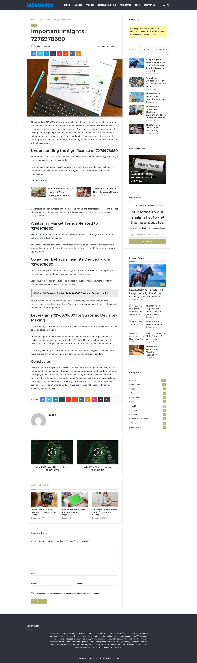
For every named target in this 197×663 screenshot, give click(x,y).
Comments (161, 49)
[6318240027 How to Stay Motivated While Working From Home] (38, 192)
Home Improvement (106, 5)
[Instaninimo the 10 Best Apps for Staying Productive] (75, 499)
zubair (38, 46)
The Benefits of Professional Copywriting (153, 128)
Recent (146, 49)
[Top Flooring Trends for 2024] (136, 325)
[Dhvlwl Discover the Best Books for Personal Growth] (105, 499)
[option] (147, 169)
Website (80, 583)
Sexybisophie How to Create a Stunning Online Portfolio (43, 512)
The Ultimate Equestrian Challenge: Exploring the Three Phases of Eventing (156, 112)
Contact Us (149, 5)
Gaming (134, 414)
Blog (133, 393)
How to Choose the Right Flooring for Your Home (155, 336)
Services (134, 410)
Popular (132, 49)
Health (133, 406)
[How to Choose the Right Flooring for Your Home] (136, 337)
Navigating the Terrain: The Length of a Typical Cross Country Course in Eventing (156, 65)
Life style (135, 397)
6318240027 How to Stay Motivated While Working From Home (60, 192)
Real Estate (125, 5)
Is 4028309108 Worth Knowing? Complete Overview (144, 177)
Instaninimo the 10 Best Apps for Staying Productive (73, 512)
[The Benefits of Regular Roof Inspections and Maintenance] (136, 310)
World (42, 19)
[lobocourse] (40, 5)
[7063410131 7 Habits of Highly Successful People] (84, 192)
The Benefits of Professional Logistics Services (155, 96)
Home (67, 5)
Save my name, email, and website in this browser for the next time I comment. (67, 593)
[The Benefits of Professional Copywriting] (136, 129)
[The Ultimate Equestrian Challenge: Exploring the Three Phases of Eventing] (136, 110)
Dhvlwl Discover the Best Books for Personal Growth (104, 512)
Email (34, 583)
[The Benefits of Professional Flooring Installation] (136, 350)
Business (77, 5)
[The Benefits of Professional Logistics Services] (136, 97)
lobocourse (135, 384)
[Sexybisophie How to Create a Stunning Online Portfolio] (44, 499)
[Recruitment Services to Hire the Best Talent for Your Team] (136, 82)
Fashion (90, 5)
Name (34, 573)
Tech (137, 5)
